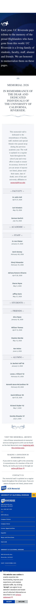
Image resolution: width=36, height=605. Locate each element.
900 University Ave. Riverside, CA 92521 (7, 556)
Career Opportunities (8, 528)
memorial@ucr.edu (17, 182)
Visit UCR (4, 542)
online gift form (16, 468)
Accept (9, 602)
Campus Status (6, 519)
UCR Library (4, 515)
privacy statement (12, 596)
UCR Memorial (14, 489)
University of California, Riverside (15, 495)
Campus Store (5, 524)
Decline (21, 602)
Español (3, 533)
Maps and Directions (7, 537)
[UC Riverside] (5, 488)
